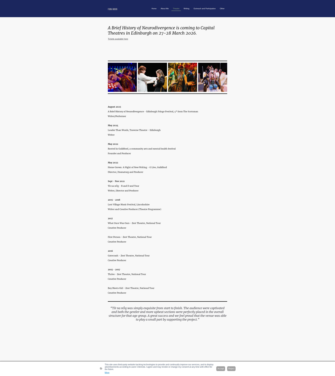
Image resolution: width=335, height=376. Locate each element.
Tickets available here (118, 39)
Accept (220, 368)
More (107, 373)
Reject (231, 368)
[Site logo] (127, 14)
